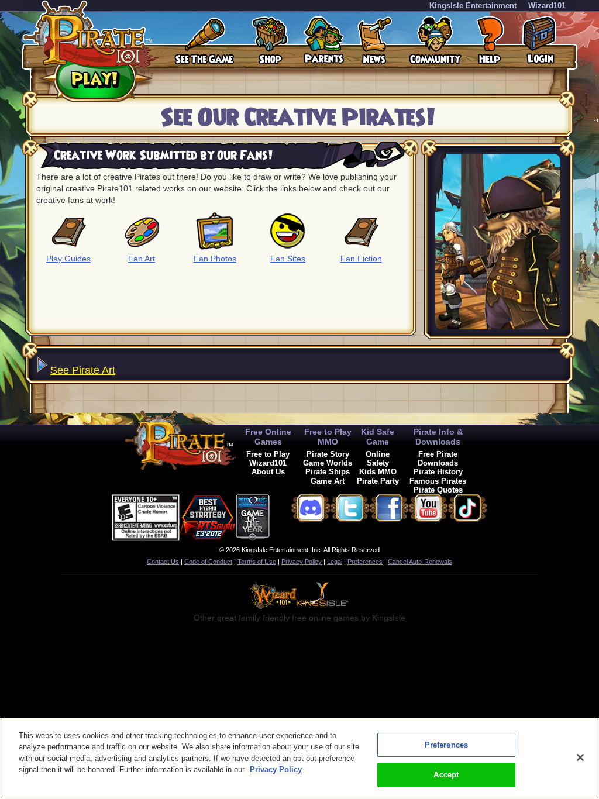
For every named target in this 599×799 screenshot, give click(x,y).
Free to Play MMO (328, 436)
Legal (334, 561)
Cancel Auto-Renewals (420, 561)
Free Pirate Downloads (438, 458)
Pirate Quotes (438, 489)
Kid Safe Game (377, 436)
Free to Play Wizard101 (268, 458)
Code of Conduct (208, 561)
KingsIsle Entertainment (473, 5)
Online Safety (378, 458)
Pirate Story (328, 454)
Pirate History (438, 471)
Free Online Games (268, 436)
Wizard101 (547, 5)
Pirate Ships (327, 471)
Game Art (328, 481)
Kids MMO (378, 471)
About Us (268, 471)
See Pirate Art (82, 370)
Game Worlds (327, 463)
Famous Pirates (437, 481)
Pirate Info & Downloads (438, 436)
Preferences (365, 561)
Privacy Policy (301, 561)
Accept (446, 774)
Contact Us (163, 561)
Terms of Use (256, 561)
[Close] (580, 757)
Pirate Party (378, 481)
